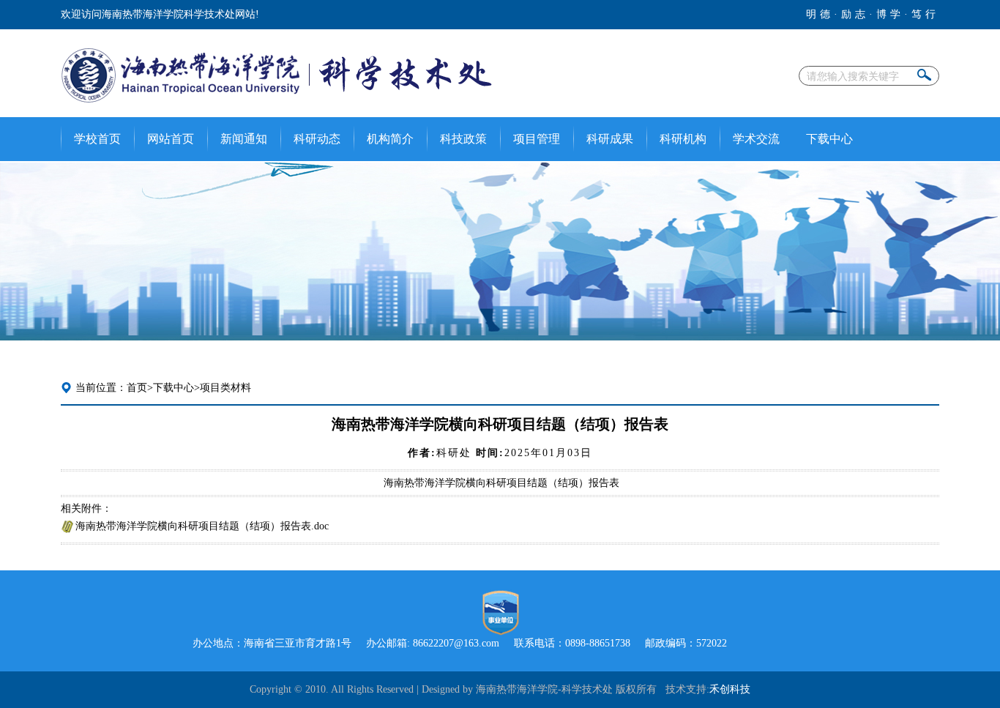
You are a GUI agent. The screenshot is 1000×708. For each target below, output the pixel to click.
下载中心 (829, 139)
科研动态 (317, 139)
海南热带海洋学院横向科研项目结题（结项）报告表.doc (202, 526)
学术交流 (756, 139)
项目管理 (536, 139)
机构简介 (390, 139)
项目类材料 (225, 387)
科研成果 (609, 139)
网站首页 (170, 139)
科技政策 (463, 139)
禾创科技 (729, 689)
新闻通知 (243, 139)
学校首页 (97, 139)
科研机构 (683, 139)
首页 (137, 387)
